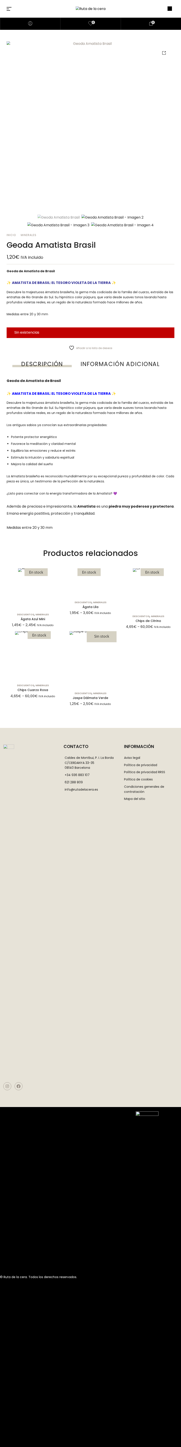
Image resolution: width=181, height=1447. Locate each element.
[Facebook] (19, 1086)
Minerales (28, 235)
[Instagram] (7, 1086)
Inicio (11, 235)
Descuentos (25, 614)
